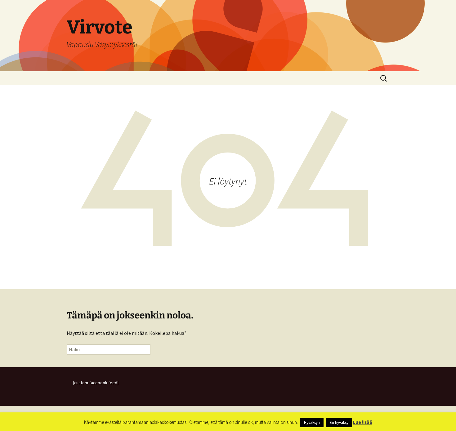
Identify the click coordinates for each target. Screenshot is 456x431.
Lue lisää (362, 422)
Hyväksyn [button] (312, 422)
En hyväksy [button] (339, 422)
